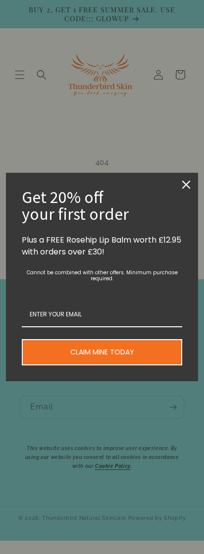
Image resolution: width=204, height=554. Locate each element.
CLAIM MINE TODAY (102, 352)
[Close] (186, 185)
